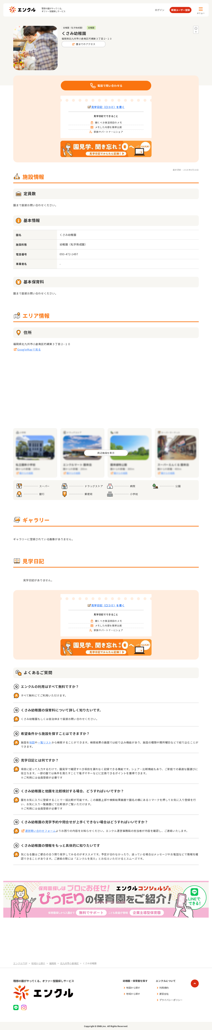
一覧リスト (45, 742)
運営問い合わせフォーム (40, 831)
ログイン (159, 10)
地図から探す (133, 987)
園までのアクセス (85, 44)
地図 (32, 742)
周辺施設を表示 (106, 453)
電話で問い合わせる (109, 86)
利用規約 (164, 987)
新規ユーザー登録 (180, 10)
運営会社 (164, 993)
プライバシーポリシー (171, 1000)
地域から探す (133, 993)
